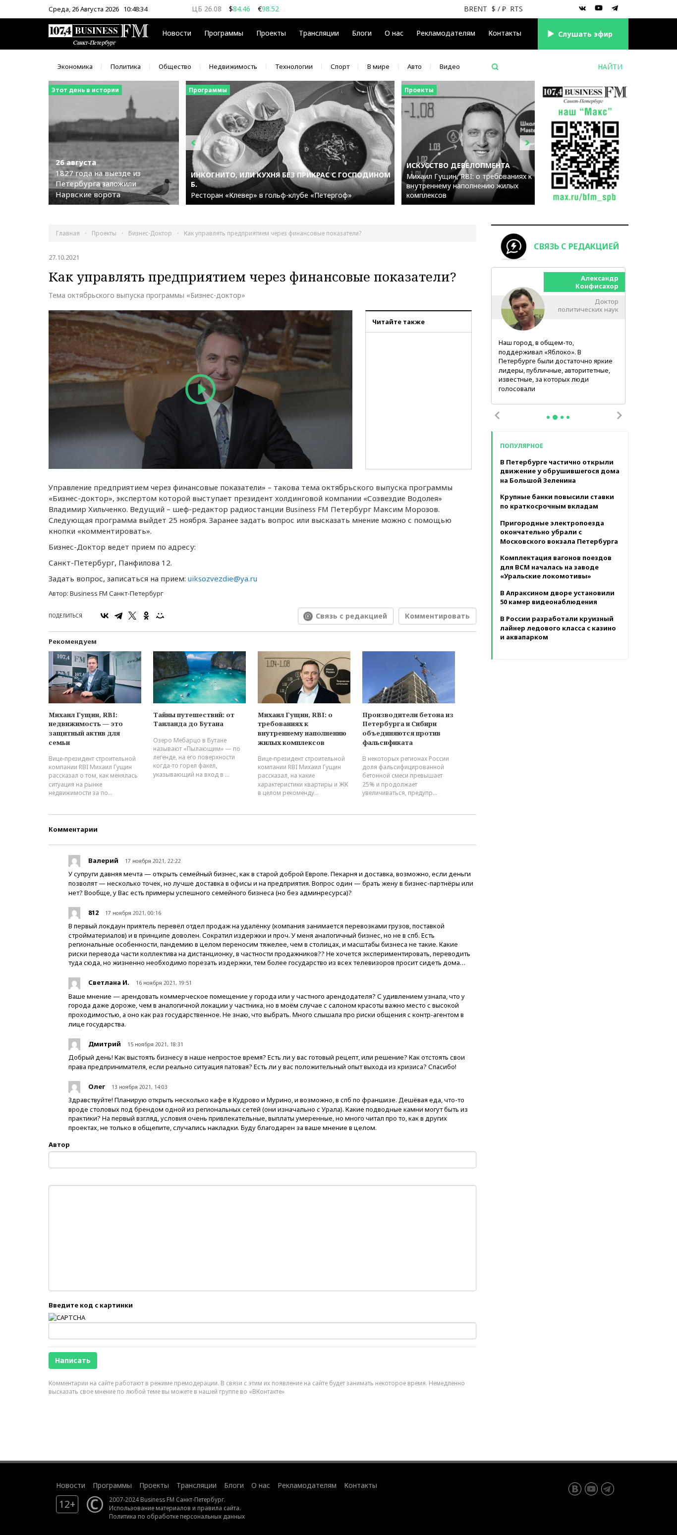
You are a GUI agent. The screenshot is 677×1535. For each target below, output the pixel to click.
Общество (175, 66)
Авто (414, 66)
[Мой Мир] (160, 616)
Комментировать (437, 616)
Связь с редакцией (351, 616)
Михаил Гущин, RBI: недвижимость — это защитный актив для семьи (86, 728)
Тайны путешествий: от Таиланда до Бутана (193, 719)
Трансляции (196, 1485)
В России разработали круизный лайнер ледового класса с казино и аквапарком (558, 627)
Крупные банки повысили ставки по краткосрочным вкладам (557, 501)
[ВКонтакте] (105, 616)
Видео (450, 66)
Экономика (75, 66)
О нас (394, 33)
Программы (223, 33)
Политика (126, 66)
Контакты (504, 33)
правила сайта (218, 1508)
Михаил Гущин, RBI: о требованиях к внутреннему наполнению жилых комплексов (302, 728)
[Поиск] (495, 67)
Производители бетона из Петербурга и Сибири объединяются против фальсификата (407, 728)
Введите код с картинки (91, 1305)
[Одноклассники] (146, 616)
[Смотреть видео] (200, 389)
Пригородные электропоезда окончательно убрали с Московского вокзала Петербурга (559, 532)
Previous (497, 415)
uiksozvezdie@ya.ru (222, 578)
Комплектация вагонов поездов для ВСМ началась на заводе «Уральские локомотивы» (556, 566)
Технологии (294, 66)
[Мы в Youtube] (598, 8)
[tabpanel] (558, 336)
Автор (59, 1144)
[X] (132, 616)
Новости (176, 33)
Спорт (340, 66)
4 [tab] (567, 417)
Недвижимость (233, 66)
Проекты (154, 1485)
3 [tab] (562, 417)
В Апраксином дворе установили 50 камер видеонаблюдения (557, 597)
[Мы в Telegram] (615, 8)
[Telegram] (118, 616)
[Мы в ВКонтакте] (582, 8)
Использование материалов (150, 1508)
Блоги (362, 33)
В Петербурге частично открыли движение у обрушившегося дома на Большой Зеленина (560, 471)
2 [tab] (555, 417)
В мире (378, 66)
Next (619, 415)
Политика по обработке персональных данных (177, 1516)
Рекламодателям (445, 33)
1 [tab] (548, 417)
